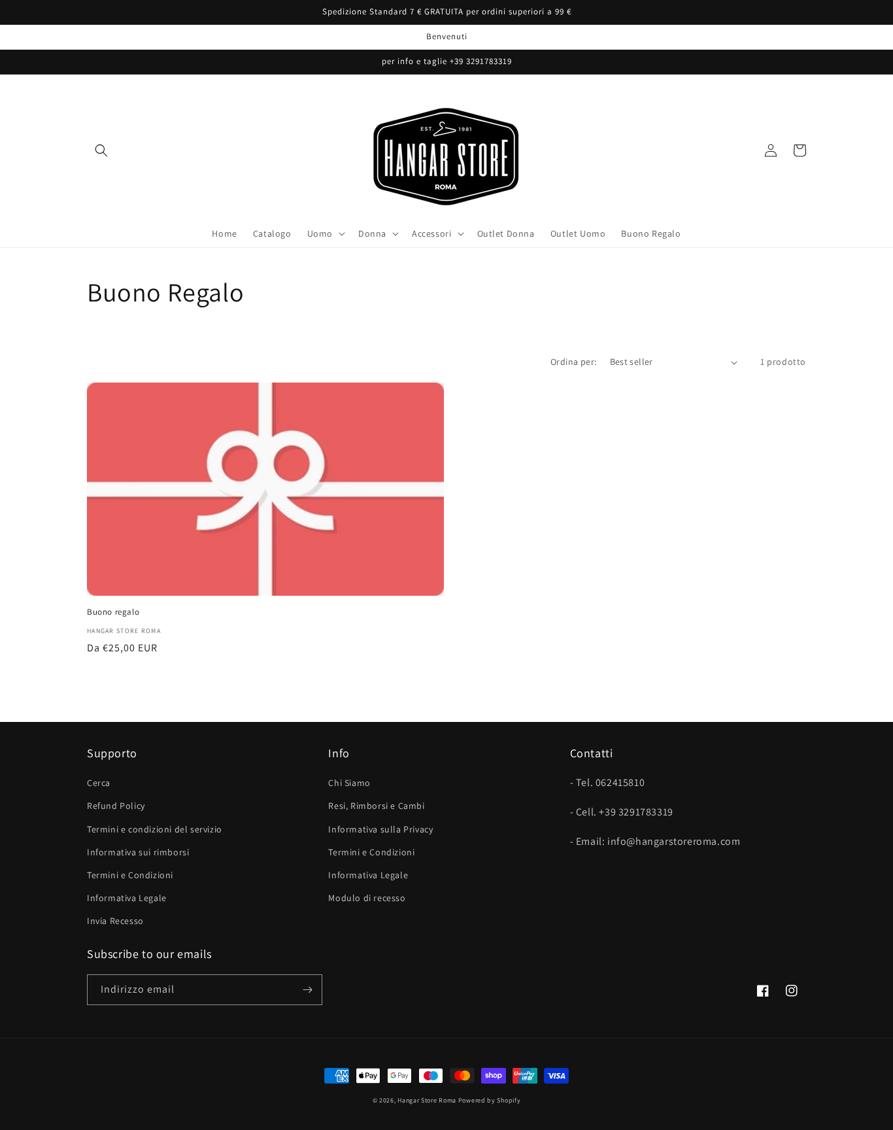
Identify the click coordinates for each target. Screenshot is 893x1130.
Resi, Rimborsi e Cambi (376, 806)
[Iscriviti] (307, 989)
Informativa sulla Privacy (380, 829)
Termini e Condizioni (130, 875)
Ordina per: (573, 362)
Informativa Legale (127, 898)
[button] (101, 150)
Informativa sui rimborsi (138, 852)
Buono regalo (113, 612)
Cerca (98, 783)
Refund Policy (116, 806)
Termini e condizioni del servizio (154, 829)
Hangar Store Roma (426, 1100)
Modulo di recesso (366, 898)
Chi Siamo (349, 783)
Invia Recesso (115, 921)
